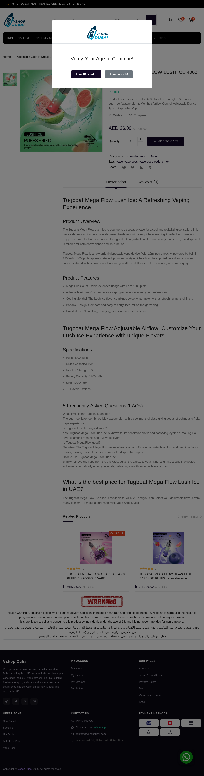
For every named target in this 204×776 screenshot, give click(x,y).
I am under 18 (119, 74)
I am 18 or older (86, 74)
